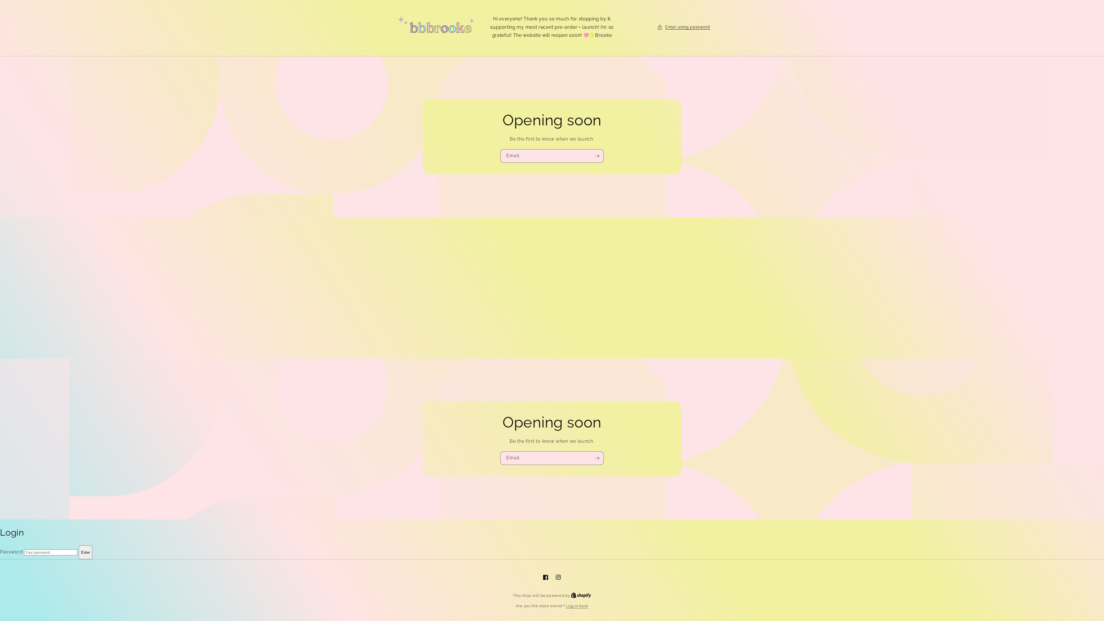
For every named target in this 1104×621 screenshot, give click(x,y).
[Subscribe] (597, 156)
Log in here (577, 606)
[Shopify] (581, 595)
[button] (683, 27)
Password (11, 552)
